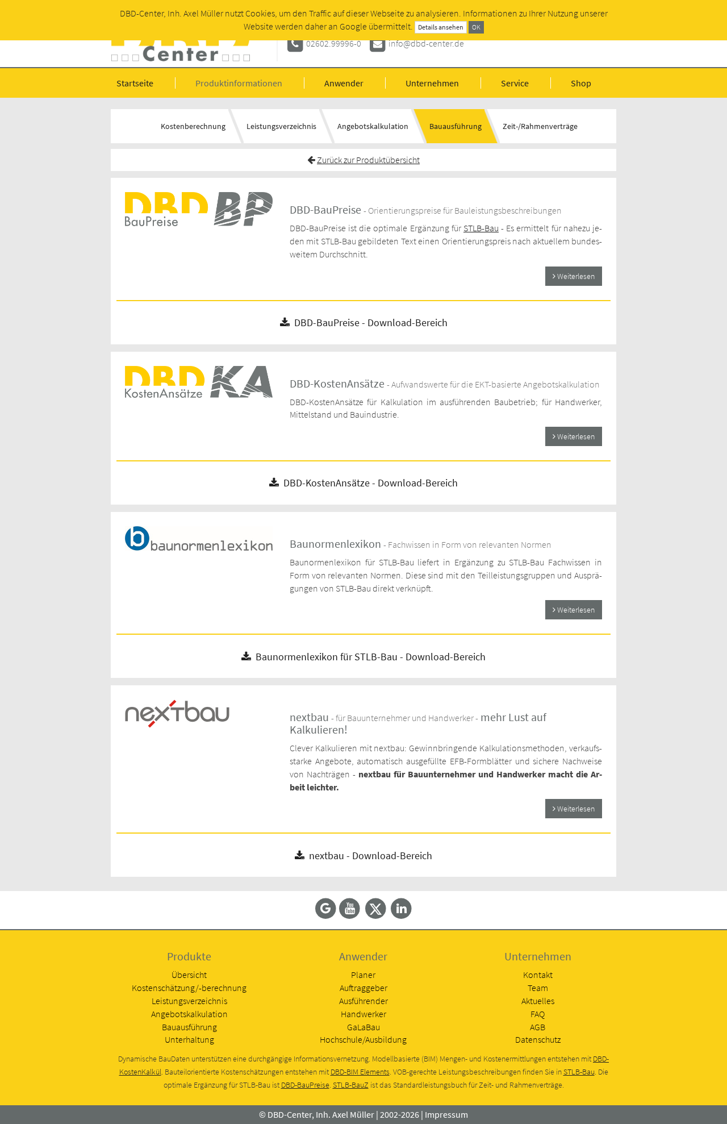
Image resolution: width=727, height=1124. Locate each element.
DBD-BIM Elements (360, 1072)
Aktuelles (537, 1000)
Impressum (446, 1114)
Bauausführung (455, 126)
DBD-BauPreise (305, 1085)
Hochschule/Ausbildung (363, 1039)
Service (515, 83)
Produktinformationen (238, 83)
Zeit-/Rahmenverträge (540, 126)
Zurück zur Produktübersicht (368, 159)
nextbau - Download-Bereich (368, 855)
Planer (363, 974)
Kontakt (538, 974)
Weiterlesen (575, 276)
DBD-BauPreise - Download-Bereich (369, 322)
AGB (537, 1027)
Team (538, 987)
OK (476, 27)
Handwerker (363, 1013)
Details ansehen (440, 27)
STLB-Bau (481, 228)
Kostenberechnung (193, 126)
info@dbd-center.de (426, 43)
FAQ (537, 1013)
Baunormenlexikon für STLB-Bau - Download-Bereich (368, 656)
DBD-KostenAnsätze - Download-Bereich (368, 482)
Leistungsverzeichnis (281, 126)
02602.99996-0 (333, 43)
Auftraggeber (363, 987)
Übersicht (189, 974)
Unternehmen (432, 83)
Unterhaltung (189, 1039)
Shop (581, 83)
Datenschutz (538, 1039)
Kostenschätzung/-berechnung (189, 987)
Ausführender (363, 1000)
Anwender (344, 83)
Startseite (134, 83)
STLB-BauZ (351, 1085)
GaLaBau (363, 1027)
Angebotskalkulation (372, 126)
